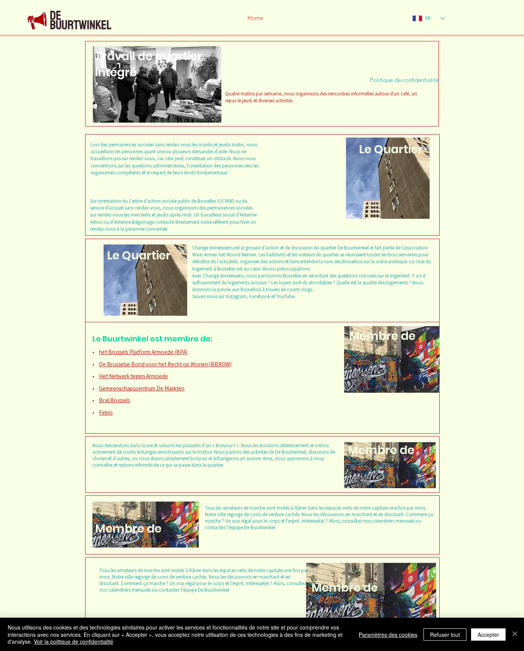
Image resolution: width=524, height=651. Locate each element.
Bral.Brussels (114, 400)
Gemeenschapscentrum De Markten (142, 388)
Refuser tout (445, 634)
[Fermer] (514, 634)
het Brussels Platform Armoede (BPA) (143, 352)
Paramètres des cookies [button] (388, 634)
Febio (106, 412)
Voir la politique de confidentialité (73, 641)
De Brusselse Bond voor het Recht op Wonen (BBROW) (165, 364)
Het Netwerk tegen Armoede (133, 376)
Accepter (488, 634)
